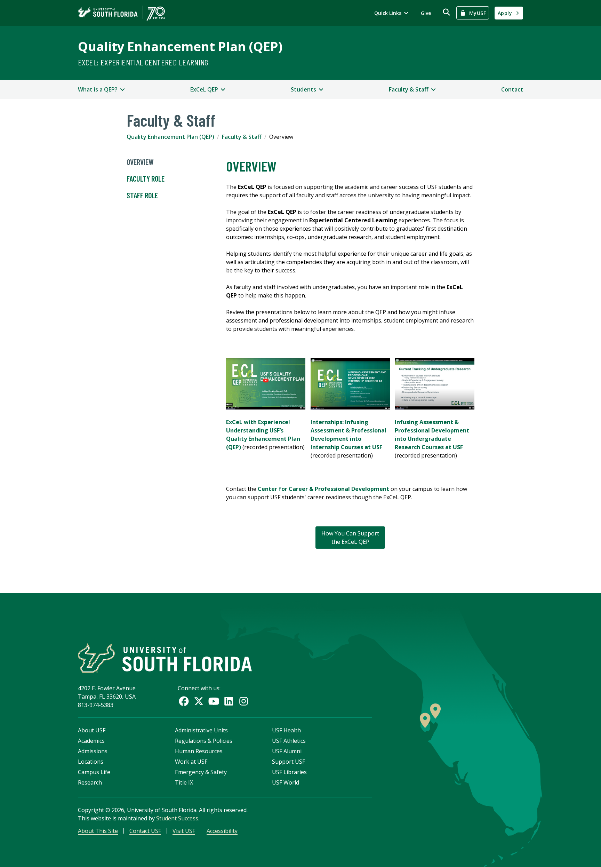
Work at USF (191, 761)
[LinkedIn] (229, 701)
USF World (285, 782)
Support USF (288, 761)
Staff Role (142, 195)
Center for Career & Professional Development (324, 489)
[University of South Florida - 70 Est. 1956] (121, 13)
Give (426, 13)
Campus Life (94, 772)
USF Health (286, 730)
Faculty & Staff (242, 137)
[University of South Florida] (165, 658)
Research (90, 782)
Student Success (177, 818)
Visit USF (184, 831)
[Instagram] (244, 701)
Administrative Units (201, 730)
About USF (91, 730)
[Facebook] (184, 701)
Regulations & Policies (203, 741)
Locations (90, 761)
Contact (512, 89)
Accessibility (222, 831)
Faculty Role (146, 178)
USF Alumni (287, 751)
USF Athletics (289, 741)
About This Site (98, 831)
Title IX (184, 782)
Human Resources (199, 751)
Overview (140, 162)
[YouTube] (214, 701)
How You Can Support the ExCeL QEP (350, 538)
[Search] (446, 12)
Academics (91, 741)
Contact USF (145, 831)
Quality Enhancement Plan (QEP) (180, 46)
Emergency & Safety (201, 772)
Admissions (92, 751)
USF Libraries (289, 772)
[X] (199, 701)
